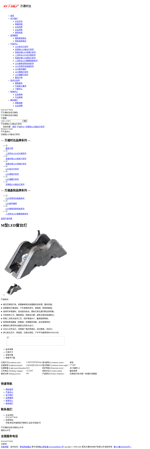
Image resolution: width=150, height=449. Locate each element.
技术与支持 (15, 80)
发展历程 (18, 24)
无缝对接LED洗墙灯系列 (25, 52)
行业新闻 (18, 97)
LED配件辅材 (20, 69)
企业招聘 (18, 106)
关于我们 (14, 19)
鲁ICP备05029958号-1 (122, 447)
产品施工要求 (20, 86)
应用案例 (14, 35)
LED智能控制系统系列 (24, 64)
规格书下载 (10, 358)
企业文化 (18, 21)
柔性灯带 (18, 78)
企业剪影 (18, 30)
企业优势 (18, 27)
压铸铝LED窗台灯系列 (24, 50)
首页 (12, 16)
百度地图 (4, 447)
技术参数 (9, 349)
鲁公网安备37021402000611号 (51, 447)
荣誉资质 (18, 33)
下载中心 (18, 89)
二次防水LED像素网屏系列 (26, 61)
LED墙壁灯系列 (21, 75)
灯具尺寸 (9, 352)
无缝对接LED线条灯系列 (25, 58)
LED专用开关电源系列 (24, 66)
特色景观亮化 (20, 41)
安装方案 (9, 355)
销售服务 (18, 83)
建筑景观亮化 (20, 38)
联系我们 (14, 100)
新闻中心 (14, 92)
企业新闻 (18, 94)
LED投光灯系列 (21, 47)
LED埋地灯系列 (21, 72)
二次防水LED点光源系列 (25, 55)
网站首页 (9, 389)
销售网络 (18, 103)
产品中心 (14, 44)
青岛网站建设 (25, 447)
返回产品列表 (6, 219)
